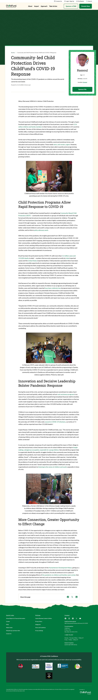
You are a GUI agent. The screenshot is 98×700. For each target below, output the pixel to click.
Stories (13, 52)
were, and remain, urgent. (62, 144)
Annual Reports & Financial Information (15, 618)
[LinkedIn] (73, 619)
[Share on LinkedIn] (76, 597)
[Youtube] (80, 619)
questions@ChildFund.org (71, 644)
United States (32, 261)
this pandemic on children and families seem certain (59, 575)
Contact (67, 615)
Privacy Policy (38, 621)
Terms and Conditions (40, 627)
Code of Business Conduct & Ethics (43, 618)
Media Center (9, 627)
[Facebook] (65, 619)
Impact (36, 6)
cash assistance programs (65, 394)
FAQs (7, 624)
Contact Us (8, 633)
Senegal (85, 82)
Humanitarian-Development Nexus (60, 568)
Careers (8, 621)
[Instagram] (69, 619)
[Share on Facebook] (68, 597)
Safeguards (38, 624)
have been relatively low (52, 288)
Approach (44, 6)
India (67, 258)
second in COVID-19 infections (55, 422)
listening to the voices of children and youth (52, 467)
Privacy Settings (39, 630)
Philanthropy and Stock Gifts (13, 630)
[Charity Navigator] (63, 666)
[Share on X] (72, 597)
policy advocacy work (41, 230)
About (30, 6)
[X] (76, 619)
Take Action (53, 6)
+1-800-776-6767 (69, 635)
